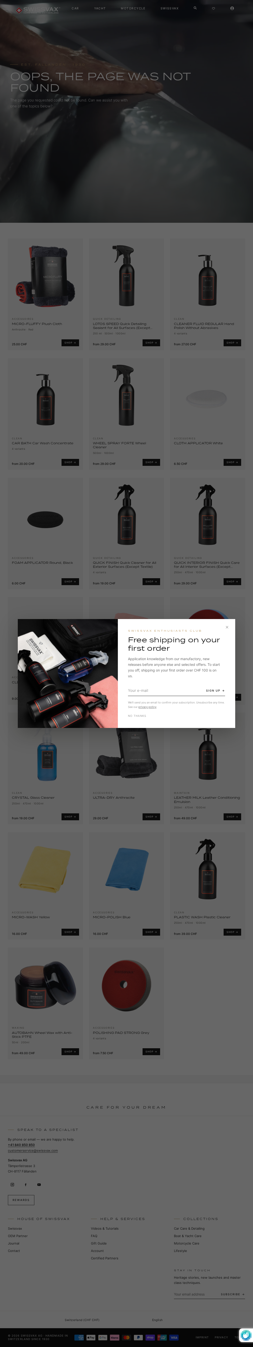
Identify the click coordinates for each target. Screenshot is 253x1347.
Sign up (213, 690)
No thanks (137, 716)
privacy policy (147, 707)
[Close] (227, 627)
